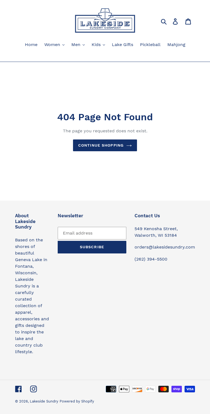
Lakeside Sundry (44, 401)
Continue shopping (101, 145)
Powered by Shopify (77, 401)
